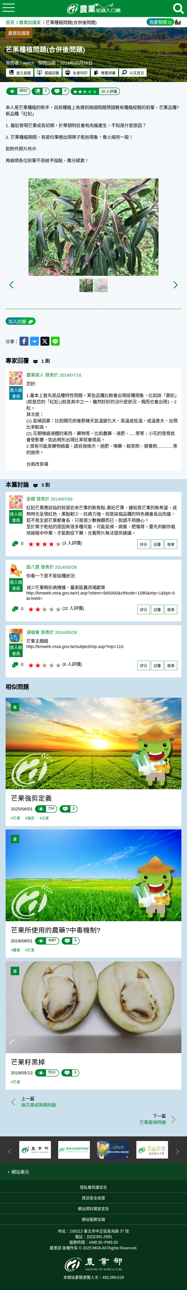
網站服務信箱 (93, 1219)
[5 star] (95, 91)
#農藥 (15, 950)
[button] (18, 1171)
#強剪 (30, 818)
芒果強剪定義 (31, 798)
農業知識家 (30, 22)
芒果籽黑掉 (28, 1062)
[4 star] (90, 91)
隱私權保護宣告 (93, 1187)
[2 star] (80, 91)
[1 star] (75, 91)
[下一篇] (172, 1119)
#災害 (44, 818)
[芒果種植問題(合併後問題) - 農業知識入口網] (93, 8)
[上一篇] (14, 1102)
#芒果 (15, 818)
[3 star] (85, 91)
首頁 (10, 22)
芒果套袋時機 (153, 1122)
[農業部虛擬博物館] (74, 1150)
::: (185, 19)
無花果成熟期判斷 (38, 1105)
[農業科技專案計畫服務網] (113, 1150)
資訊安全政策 (93, 1198)
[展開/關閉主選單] (8, 8)
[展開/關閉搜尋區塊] (178, 8)
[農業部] (35, 1150)
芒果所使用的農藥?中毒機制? (56, 930)
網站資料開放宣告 (93, 1209)
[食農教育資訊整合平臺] (152, 1150)
